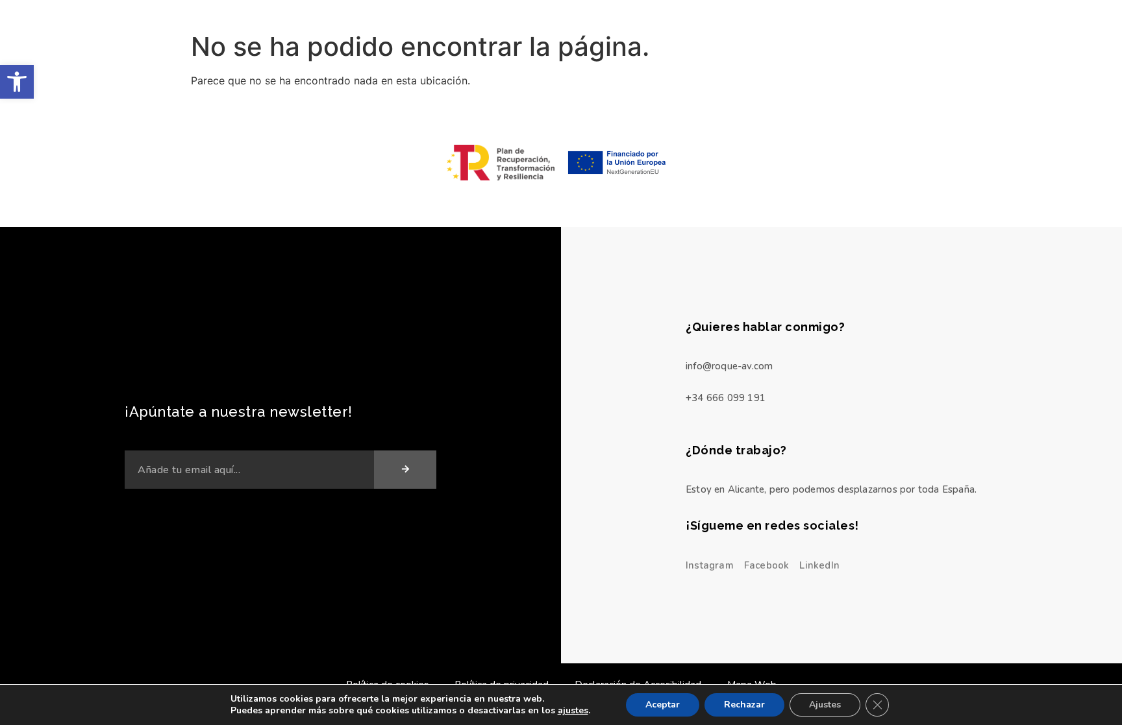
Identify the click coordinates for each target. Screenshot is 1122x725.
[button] (17, 82)
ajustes (573, 711)
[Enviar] (405, 469)
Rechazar (744, 704)
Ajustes (825, 704)
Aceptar (662, 704)
